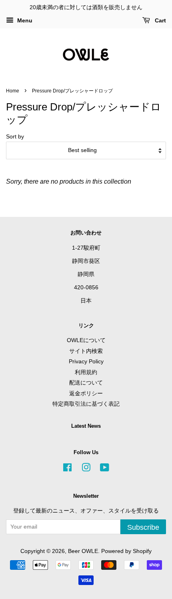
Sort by (15, 136)
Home (12, 91)
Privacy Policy (86, 362)
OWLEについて (86, 340)
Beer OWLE (83, 551)
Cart (159, 20)
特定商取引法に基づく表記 (86, 404)
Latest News (86, 426)
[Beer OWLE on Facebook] (67, 469)
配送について (86, 383)
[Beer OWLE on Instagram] (86, 469)
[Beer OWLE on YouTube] (104, 469)
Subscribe (143, 527)
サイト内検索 (86, 351)
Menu (24, 20)
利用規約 (86, 372)
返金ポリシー (86, 394)
